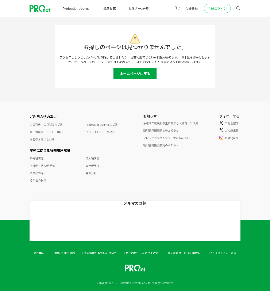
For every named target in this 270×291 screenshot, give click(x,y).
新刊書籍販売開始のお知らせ (161, 130)
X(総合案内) (232, 123)
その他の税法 (38, 180)
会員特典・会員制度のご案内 (47, 124)
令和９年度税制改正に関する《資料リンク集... (171, 123)
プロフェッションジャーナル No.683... (166, 138)
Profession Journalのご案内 (103, 124)
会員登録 (191, 8)
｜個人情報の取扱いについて (99, 253)
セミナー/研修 (138, 8)
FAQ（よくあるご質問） (100, 132)
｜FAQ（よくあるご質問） (223, 253)
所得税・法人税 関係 (42, 166)
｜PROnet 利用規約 (63, 253)
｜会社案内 (38, 253)
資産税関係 (92, 166)
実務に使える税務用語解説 (50, 150)
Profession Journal (76, 8)
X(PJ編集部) (232, 130)
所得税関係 (36, 158)
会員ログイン (217, 8)
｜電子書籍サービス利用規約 (182, 253)
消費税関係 (36, 173)
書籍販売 (109, 8)
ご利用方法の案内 (43, 116)
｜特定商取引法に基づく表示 (141, 253)
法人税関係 (92, 158)
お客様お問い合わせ (42, 139)
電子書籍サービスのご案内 (46, 132)
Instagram (231, 138)
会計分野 (91, 173)
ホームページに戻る (135, 73)
